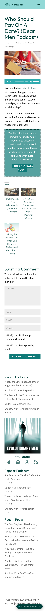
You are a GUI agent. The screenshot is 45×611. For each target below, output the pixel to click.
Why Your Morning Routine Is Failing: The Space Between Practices (19, 552)
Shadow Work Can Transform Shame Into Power (19, 575)
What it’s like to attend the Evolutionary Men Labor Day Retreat (19, 564)
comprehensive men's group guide (21, 586)
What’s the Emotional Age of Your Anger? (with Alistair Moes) (21, 383)
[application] (22, 81)
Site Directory (22, 603)
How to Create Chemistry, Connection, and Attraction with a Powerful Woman (29, 208)
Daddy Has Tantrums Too (17, 404)
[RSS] (36, 462)
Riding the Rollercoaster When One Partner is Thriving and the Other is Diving (11, 244)
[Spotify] (18, 462)
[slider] (36, 81)
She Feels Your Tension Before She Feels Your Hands (22, 477)
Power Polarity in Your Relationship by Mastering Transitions (12, 205)
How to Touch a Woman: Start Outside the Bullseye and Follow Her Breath (21, 540)
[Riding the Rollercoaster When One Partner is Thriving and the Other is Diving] (11, 227)
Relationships (9, 47)
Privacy (36, 603)
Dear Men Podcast (27, 43)
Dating (18, 43)
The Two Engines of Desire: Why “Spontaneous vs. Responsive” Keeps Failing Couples (21, 528)
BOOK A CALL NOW (23, 168)
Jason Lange (11, 43)
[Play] (7, 82)
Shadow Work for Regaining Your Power (21, 410)
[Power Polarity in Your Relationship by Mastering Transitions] (11, 192)
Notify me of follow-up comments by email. (17, 337)
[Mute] (31, 82)
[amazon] (27, 462)
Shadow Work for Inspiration (19, 390)
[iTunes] (9, 462)
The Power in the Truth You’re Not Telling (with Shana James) (22, 397)
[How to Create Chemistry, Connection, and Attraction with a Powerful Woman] (28, 192)
